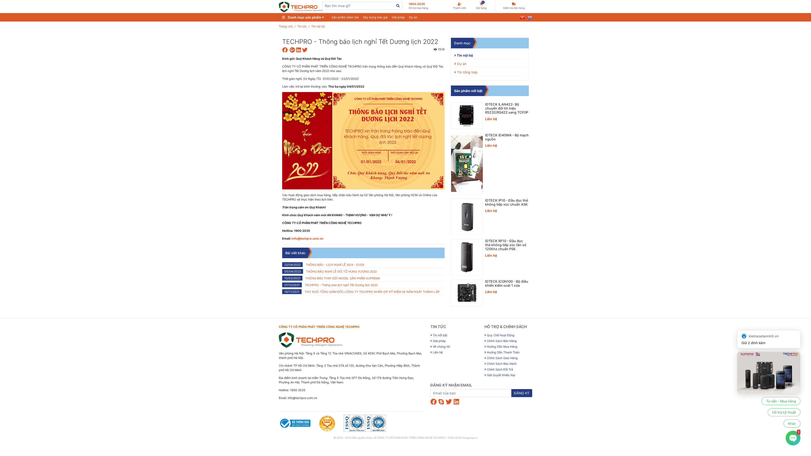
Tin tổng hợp (467, 72)
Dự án (413, 17)
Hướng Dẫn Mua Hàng (501, 346)
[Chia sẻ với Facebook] (286, 51)
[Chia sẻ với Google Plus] (293, 51)
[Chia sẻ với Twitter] (305, 51)
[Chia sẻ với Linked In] (299, 51)
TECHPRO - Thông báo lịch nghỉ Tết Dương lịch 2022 (331, 285)
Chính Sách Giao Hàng (502, 358)
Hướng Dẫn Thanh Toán (503, 352)
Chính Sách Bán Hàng (501, 341)
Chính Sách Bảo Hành (501, 363)
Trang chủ (286, 26)
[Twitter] (449, 402)
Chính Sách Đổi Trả (499, 369)
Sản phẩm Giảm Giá (345, 17)
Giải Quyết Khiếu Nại (500, 375)
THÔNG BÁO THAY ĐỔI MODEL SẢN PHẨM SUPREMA (332, 278)
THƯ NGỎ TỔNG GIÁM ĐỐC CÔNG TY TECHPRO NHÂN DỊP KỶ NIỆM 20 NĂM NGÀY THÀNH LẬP (362, 291)
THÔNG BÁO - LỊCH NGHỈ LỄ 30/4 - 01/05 (324, 264)
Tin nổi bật (439, 335)
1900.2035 (418, 6)
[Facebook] (433, 402)
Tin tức (302, 26)
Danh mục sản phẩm (304, 17)
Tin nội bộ (318, 26)
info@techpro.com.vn (307, 238)
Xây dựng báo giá (375, 17)
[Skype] (441, 402)
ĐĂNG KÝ (521, 393)
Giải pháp (398, 17)
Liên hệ (437, 352)
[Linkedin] (456, 402)
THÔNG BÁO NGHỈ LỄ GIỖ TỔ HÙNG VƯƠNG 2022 (330, 271)
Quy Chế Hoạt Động (500, 335)
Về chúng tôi (441, 346)
